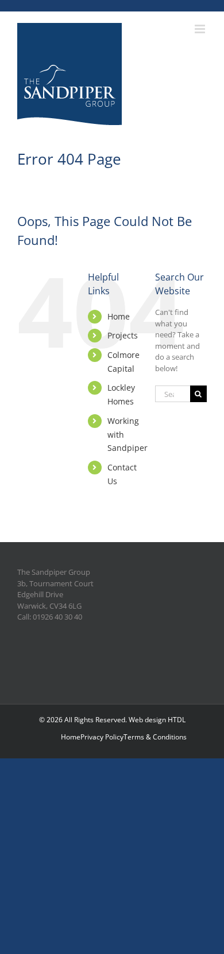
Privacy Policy (101, 737)
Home (118, 316)
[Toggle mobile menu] (201, 29)
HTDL (177, 720)
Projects (122, 335)
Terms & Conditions (155, 737)
